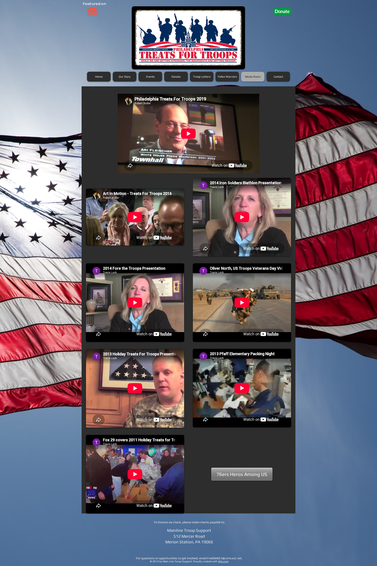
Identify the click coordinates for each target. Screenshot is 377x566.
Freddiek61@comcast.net (224, 558)
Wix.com (223, 561)
